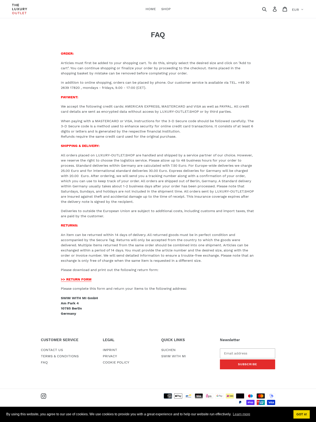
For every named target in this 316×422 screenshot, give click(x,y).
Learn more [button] (241, 414)
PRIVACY (110, 356)
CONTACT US (52, 350)
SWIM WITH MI (173, 356)
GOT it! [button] (301, 414)
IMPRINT (110, 350)
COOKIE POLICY (116, 362)
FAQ (44, 362)
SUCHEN (168, 350)
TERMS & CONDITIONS (60, 356)
